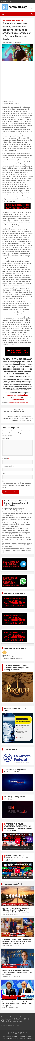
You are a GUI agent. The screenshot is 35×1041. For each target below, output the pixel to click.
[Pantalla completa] (30, 848)
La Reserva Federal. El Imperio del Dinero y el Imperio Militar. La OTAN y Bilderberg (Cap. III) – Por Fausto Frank (16, 519)
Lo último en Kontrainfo (10, 935)
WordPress (30, 1038)
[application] (17, 841)
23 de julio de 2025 (7, 1007)
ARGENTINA (6, 995)
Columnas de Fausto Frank (12, 884)
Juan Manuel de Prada (22, 402)
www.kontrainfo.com (17, 399)
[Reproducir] (4, 848)
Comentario (6, 438)
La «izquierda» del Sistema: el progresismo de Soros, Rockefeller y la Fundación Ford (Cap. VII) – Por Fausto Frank (17, 539)
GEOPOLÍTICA (22, 933)
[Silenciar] (28, 848)
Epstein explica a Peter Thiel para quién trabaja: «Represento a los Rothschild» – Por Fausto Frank (17, 972)
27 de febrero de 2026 (8, 945)
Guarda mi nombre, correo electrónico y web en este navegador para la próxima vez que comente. (16, 485)
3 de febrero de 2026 (7, 976)
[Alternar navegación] (3, 14)
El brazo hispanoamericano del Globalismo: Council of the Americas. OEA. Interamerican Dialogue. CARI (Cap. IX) (17, 550)
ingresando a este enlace (17, 395)
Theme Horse (11, 1038)
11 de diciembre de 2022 (8, 42)
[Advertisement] (17, 81)
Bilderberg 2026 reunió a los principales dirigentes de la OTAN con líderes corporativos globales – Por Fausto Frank (16, 910)
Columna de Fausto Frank (10, 904)
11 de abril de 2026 (7, 914)
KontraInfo (18, 42)
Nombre (5, 458)
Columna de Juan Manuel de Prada (13, 20)
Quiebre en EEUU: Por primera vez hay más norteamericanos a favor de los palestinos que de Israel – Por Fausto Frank (16, 941)
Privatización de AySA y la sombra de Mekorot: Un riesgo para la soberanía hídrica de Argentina (17, 1004)
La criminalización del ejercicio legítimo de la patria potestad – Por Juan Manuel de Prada (17, 410)
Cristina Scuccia (12, 402)
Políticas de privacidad (25, 1036)
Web (3, 473)
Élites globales (23, 904)
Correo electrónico (8, 466)
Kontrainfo (15, 1036)
